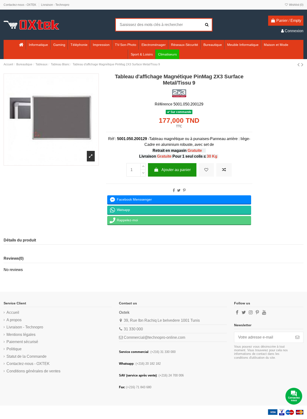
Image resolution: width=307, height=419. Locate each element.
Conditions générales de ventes (33, 371)
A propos (14, 320)
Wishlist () (295, 4)
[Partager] (174, 190)
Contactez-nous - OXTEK (20, 4)
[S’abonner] (297, 337)
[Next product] (302, 64)
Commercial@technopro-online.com (154, 337)
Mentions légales (20, 335)
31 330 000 (133, 329)
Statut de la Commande (26, 356)
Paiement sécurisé (22, 342)
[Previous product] (299, 64)
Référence (163, 104)
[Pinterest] (184, 190)
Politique (14, 349)
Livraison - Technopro (55, 4)
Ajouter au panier (176, 170)
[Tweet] (179, 190)
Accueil (12, 312)
